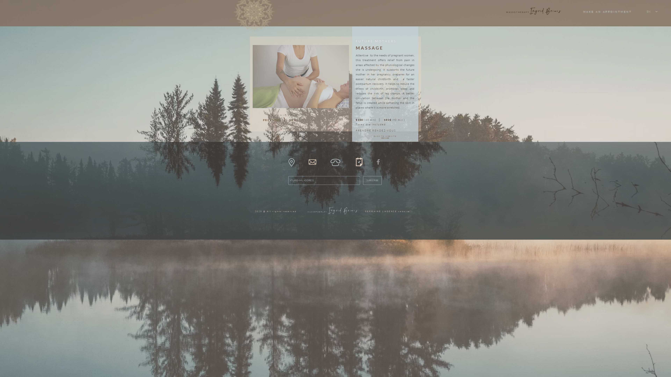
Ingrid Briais (343, 210)
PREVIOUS (272, 120)
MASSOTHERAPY (318, 212)
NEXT (294, 120)
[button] (291, 162)
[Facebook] (378, 161)
